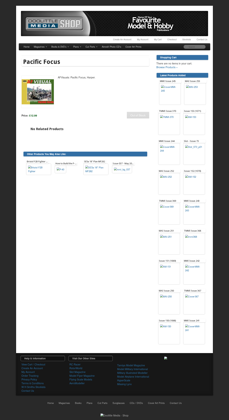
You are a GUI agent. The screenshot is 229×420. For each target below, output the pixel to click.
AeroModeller (77, 383)
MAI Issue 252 (166, 171)
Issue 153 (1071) (192, 111)
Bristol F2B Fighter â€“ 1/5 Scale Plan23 (47, 161)
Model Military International (132, 369)
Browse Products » (167, 67)
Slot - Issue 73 (191, 141)
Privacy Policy (29, 379)
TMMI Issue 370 (167, 111)
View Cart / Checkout (33, 364)
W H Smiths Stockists (33, 387)
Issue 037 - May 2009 (123, 163)
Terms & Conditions (32, 383)
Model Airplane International (133, 376)
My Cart (158, 39)
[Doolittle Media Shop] (114, 23)
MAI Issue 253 (192, 81)
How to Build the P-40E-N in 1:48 (71, 163)
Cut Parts (90, 46)
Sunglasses (119, 403)
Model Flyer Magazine (82, 375)
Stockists (186, 39)
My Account (142, 39)
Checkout (172, 39)
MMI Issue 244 (166, 141)
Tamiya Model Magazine (131, 365)
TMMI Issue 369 (167, 201)
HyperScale (123, 380)
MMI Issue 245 (168, 81)
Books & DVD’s (58, 46)
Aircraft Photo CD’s (111, 46)
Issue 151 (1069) (167, 260)
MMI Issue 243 (191, 201)
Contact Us (202, 39)
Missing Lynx (124, 384)
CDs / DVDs (136, 403)
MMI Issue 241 (191, 320)
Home (27, 46)
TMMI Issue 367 (192, 290)
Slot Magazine (77, 372)
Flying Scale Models (80, 379)
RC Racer (75, 364)
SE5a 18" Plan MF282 (94, 161)
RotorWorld (75, 368)
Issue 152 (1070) (192, 171)
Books (78, 403)
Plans (76, 46)
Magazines (39, 46)
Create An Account (122, 39)
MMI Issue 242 (191, 260)
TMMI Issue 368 (192, 230)
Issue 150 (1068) (167, 320)
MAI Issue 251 (166, 230)
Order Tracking (29, 375)
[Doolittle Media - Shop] (114, 415)
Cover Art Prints (133, 46)
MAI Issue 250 (166, 290)
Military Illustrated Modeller (132, 373)
